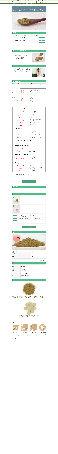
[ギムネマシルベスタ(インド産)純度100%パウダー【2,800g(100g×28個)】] (42, 327)
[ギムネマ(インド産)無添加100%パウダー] (15, 327)
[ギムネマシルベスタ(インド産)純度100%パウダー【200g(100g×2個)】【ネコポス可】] (24, 327)
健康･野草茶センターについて (43, 0)
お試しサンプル (38, 3)
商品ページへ (42, 40)
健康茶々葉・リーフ (29, 3)
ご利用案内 (36, 0)
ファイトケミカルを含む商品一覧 (29, 181)
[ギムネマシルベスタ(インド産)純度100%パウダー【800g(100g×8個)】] (33, 327)
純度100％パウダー (14, 3)
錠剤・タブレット (19, 3)
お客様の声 (39, 0)
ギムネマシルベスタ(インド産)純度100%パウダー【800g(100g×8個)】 (33, 332)
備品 (43, 3)
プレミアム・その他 (24, 3)
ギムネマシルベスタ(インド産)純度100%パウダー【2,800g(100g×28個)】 (42, 332)
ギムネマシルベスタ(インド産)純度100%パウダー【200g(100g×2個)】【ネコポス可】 (24, 332)
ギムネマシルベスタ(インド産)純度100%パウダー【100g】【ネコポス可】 (15, 332)
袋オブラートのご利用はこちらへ (29, 227)
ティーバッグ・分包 (34, 3)
